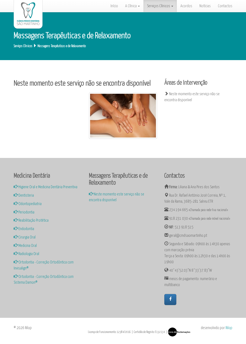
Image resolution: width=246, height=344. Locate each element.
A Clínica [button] (131, 6)
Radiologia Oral (28, 254)
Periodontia (26, 212)
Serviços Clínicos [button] (159, 6)
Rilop (229, 328)
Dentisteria (26, 195)
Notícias (205, 6)
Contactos (225, 6)
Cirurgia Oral (27, 237)
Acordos (186, 6)
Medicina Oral (27, 246)
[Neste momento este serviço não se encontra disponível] (123, 116)
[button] (170, 299)
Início (114, 6)
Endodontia (26, 229)
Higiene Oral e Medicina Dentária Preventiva (47, 187)
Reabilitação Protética (33, 220)
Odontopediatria (30, 204)
